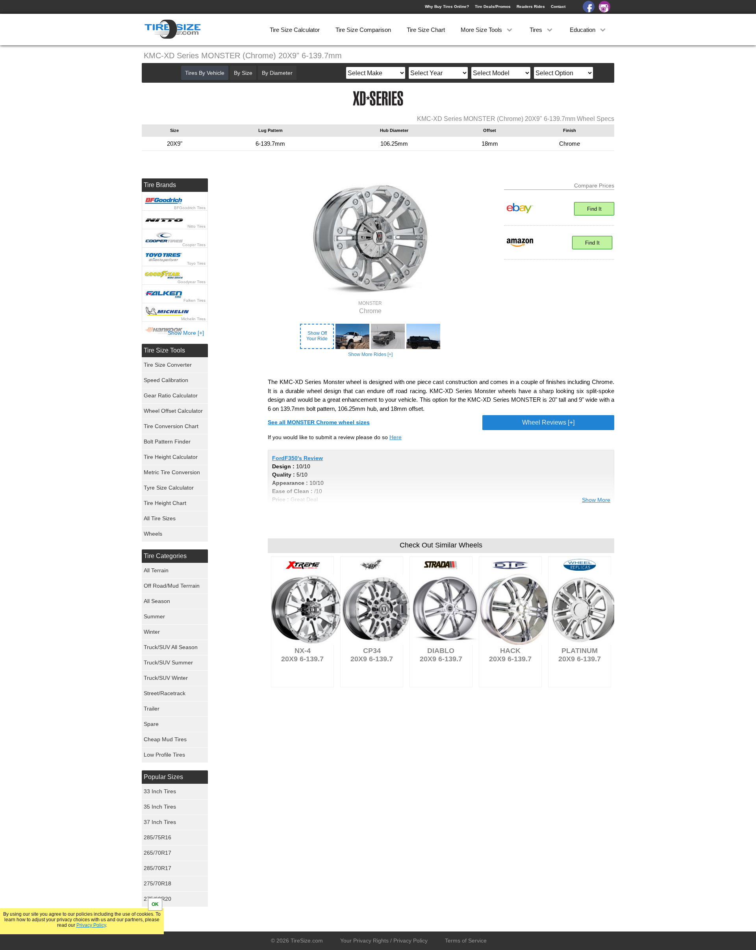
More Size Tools (482, 29)
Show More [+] (186, 333)
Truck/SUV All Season (171, 647)
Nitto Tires (196, 226)
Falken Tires (194, 300)
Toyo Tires (196, 263)
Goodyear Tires (192, 282)
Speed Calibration (166, 380)
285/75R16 (157, 837)
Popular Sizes (163, 777)
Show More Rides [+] (370, 354)
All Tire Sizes (160, 518)
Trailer (151, 708)
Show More (596, 500)
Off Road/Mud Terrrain (172, 586)
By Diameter (277, 73)
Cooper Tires (194, 245)
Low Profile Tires (164, 754)
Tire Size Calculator (295, 29)
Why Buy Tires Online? (447, 6)
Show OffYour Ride (317, 335)
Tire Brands (160, 185)
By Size (243, 73)
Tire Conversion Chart (171, 426)
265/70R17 (157, 853)
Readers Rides (531, 6)
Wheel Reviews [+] (548, 422)
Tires (537, 29)
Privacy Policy (91, 925)
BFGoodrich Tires (190, 208)
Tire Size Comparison (363, 29)
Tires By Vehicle (204, 73)
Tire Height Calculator (171, 457)
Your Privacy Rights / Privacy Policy (384, 940)
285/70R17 (157, 868)
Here (395, 437)
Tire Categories (165, 556)
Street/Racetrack (164, 693)
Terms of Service (466, 940)
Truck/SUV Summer (168, 662)
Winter (152, 632)
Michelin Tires (193, 319)
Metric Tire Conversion (172, 472)
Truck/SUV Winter (166, 678)
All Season (157, 601)
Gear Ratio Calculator (171, 395)
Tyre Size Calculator (169, 487)
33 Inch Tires (160, 791)
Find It (594, 209)
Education (583, 29)
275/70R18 (157, 883)
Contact (558, 6)
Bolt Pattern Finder (167, 441)
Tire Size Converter (168, 365)
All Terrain (156, 570)
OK (155, 904)
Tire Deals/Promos (493, 6)
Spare (151, 724)
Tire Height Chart (165, 503)
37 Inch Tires (160, 822)
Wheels (153, 534)
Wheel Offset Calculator (173, 411)
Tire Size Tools (164, 350)
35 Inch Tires (160, 806)
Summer (154, 616)
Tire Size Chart (426, 29)
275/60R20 (157, 899)
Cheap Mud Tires (165, 739)
